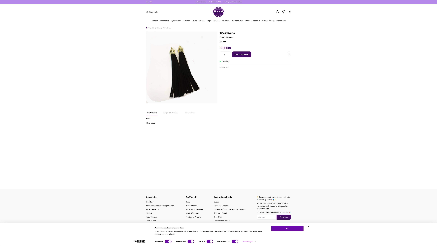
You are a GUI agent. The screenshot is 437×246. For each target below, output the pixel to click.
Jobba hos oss (191, 206)
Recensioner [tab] (190, 112)
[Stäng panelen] (309, 226)
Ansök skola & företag (194, 209)
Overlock (186, 21)
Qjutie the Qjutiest (221, 206)
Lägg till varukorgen (242, 54)
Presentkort (281, 21)
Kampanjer (164, 21)
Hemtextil (226, 21)
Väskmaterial (237, 21)
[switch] (191, 241)
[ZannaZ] (218, 12)
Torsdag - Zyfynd (220, 213)
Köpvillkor (149, 202)
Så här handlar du (152, 209)
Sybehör (216, 21)
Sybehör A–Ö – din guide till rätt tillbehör (229, 209)
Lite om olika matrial (222, 221)
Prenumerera (284, 217)
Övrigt (271, 21)
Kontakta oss (151, 221)
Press (247, 21)
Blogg (188, 202)
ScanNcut (256, 21)
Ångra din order (151, 217)
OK (287, 229)
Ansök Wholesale (192, 213)
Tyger (209, 21)
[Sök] (147, 12)
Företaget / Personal (193, 217)
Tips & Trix (149, 2)
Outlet (216, 202)
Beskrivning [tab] (152, 112)
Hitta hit (149, 213)
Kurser (264, 21)
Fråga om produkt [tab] (170, 112)
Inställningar (248, 241)
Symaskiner (175, 21)
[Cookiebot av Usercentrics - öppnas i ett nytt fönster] (139, 241)
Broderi (202, 21)
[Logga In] (277, 12)
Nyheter (155, 21)
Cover (194, 21)
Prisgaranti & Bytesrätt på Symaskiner (160, 206)
